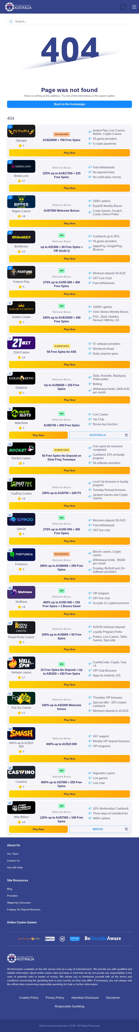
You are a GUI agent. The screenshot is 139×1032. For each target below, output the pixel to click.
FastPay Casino (21, 493)
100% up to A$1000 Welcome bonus (61, 707)
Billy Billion (21, 817)
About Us (13, 845)
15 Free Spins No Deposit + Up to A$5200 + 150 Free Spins (62, 671)
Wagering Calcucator (19, 902)
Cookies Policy (29, 997)
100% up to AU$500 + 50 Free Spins (61, 636)
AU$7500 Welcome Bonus (61, 210)
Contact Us (13, 860)
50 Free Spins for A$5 (61, 351)
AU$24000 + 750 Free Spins (61, 140)
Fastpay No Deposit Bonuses (23, 909)
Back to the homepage (69, 104)
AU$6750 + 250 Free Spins (62, 425)
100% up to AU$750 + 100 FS (61, 493)
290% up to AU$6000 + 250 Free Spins (61, 567)
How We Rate (15, 867)
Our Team (12, 853)
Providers (12, 895)
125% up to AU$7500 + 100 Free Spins (61, 819)
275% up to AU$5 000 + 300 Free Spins (61, 284)
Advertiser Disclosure (85, 997)
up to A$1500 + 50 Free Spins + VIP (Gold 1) (62, 248)
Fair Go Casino (21, 707)
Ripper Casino (21, 211)
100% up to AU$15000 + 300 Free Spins (62, 319)
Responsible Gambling (69, 1006)
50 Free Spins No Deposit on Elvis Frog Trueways (61, 457)
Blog (9, 888)
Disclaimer (113, 997)
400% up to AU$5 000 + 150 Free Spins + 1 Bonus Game (62, 604)
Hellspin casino (21, 672)
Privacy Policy (55, 997)
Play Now (69, 152)
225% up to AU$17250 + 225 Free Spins (62, 175)
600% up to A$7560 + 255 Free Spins (61, 784)
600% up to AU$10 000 (61, 744)
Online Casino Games (22, 922)
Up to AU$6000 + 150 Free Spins (61, 387)
